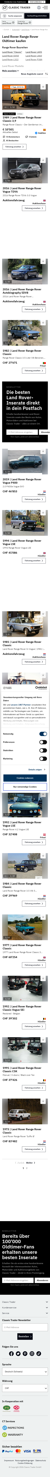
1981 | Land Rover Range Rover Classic (22, 643)
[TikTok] (38, 1353)
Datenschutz (40, 1460)
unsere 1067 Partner (21, 705)
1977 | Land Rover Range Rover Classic (22, 946)
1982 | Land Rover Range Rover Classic (22, 352)
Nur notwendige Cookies (25, 787)
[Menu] (39, 7)
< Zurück (6, 30)
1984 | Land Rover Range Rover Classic (22, 885)
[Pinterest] (25, 1353)
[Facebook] (11, 1353)
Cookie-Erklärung (25, 1463)
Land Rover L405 (34, 52)
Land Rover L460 (34, 55)
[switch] (43, 742)
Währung (7, 1380)
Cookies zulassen (25, 778)
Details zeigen (35, 769)
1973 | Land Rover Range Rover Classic (22, 1130)
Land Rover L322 (10, 59)
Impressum (9, 1460)
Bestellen (24, 1336)
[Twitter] (18, 1353)
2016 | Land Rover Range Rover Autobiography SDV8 (22, 290)
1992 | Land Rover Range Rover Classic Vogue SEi (22, 1008)
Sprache (6, 1364)
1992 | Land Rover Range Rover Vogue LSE (22, 823)
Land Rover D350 (10, 55)
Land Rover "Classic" (12, 52)
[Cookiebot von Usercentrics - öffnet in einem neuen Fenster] (35, 688)
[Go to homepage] (16, 7)
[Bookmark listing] (43, 86)
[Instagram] (32, 1353)
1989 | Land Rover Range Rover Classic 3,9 (22, 119)
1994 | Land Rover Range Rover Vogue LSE (22, 542)
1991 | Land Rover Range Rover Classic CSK (22, 1069)
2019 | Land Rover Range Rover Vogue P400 (22, 480)
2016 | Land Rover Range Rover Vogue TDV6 (22, 189)
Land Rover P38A (34, 59)
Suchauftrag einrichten (37, 16)
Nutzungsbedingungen (24, 1460)
